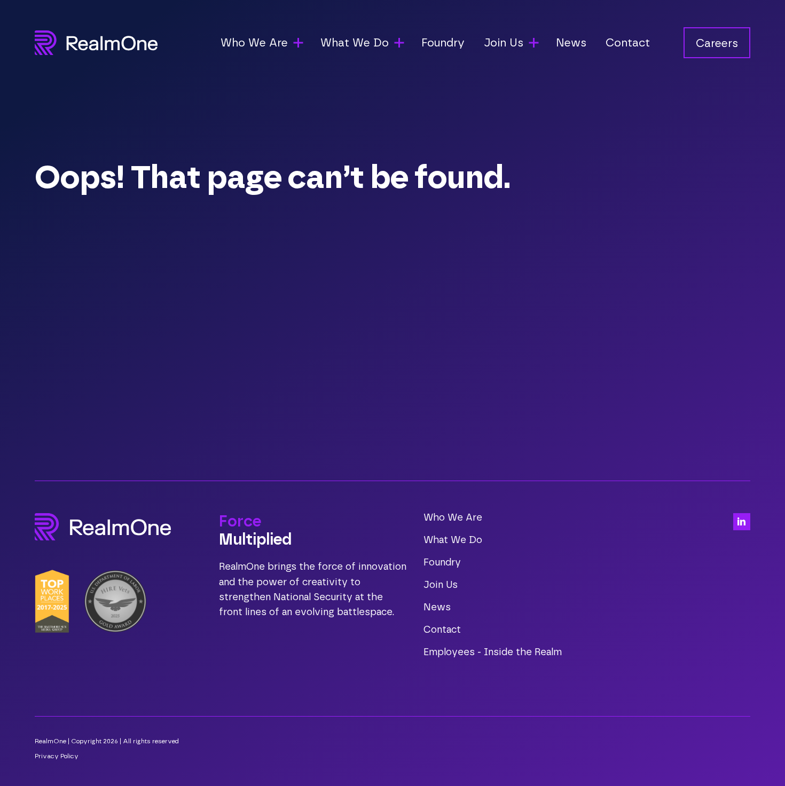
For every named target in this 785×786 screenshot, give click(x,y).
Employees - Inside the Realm (492, 652)
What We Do (452, 540)
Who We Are (452, 518)
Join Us (440, 585)
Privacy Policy (56, 756)
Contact (628, 43)
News (571, 43)
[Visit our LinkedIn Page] (741, 521)
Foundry (443, 43)
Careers (717, 43)
